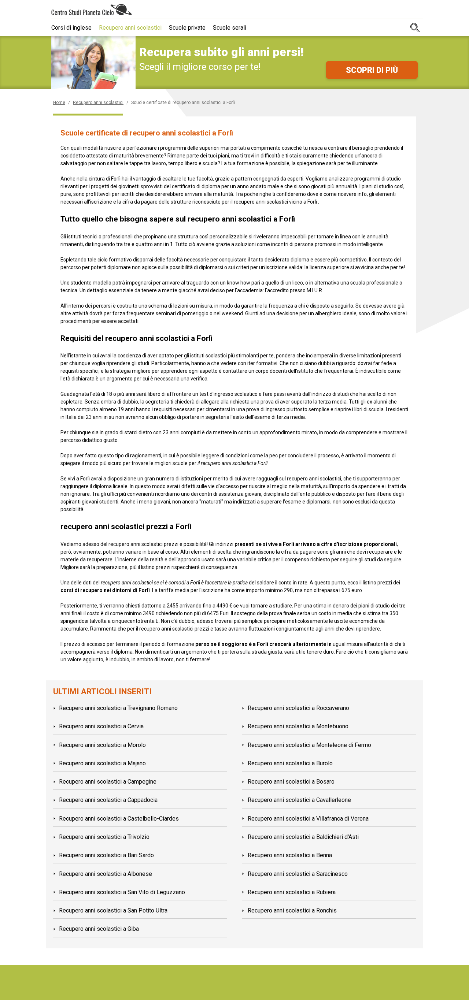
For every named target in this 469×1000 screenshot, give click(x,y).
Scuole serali (229, 27)
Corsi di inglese (71, 27)
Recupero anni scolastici (130, 27)
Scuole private (187, 27)
